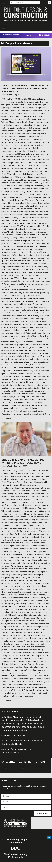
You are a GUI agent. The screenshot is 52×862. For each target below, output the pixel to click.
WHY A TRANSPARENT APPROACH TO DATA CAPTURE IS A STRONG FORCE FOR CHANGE (24, 88)
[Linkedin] (49, 2)
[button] (3, 2)
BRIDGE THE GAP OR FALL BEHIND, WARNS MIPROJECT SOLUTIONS (23, 461)
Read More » (6, 419)
